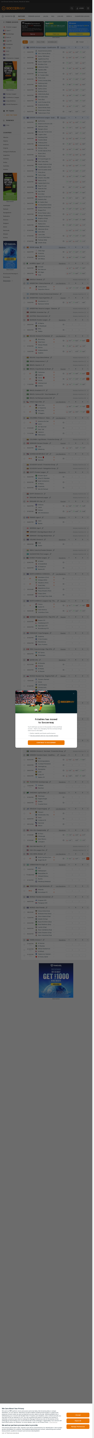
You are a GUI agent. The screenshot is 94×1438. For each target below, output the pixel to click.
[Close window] (73, 693)
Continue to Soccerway (46, 743)
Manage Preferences (78, 1426)
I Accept (78, 1415)
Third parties (53, 1422)
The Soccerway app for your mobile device (44, 736)
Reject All (78, 1421)
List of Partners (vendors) (10, 1433)
